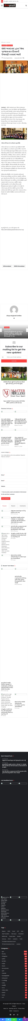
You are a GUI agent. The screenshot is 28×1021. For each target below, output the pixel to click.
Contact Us (16, 1010)
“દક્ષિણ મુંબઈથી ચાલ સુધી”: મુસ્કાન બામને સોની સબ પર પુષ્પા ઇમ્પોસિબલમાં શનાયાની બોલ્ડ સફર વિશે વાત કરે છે (21, 421)
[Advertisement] (14, 24)
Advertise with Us (13, 1008)
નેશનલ (3, 966)
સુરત (3, 951)
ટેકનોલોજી (4, 980)
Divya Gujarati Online (8, 58)
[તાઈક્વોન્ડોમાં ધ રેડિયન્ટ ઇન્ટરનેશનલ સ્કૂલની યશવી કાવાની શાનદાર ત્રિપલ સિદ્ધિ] (23, 921)
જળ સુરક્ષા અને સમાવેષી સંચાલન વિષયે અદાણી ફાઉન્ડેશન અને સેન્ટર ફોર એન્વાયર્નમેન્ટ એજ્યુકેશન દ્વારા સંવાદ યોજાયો (7, 440)
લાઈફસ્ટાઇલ (5, 978)
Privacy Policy (21, 1008)
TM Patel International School (8, 944)
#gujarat (3, 931)
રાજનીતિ (4, 985)
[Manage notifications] (24, 1017)
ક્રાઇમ (3, 995)
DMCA (10, 1010)
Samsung (4, 938)
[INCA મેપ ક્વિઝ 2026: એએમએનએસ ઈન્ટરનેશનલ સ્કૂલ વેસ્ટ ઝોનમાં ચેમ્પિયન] (6, 557)
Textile (21, 938)
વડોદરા (3, 982)
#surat (13, 931)
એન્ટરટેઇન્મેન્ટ (9, 45)
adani (22, 931)
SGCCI (9, 938)
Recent (13, 506)
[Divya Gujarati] (10, 5)
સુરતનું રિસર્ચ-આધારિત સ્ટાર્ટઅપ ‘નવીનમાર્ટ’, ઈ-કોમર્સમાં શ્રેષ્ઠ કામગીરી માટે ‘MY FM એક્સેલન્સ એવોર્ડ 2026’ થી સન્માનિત (18, 520)
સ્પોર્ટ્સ (3, 963)
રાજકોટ (3, 992)
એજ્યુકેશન (7, 327)
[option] (14, 330)
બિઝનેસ (4, 953)
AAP (18, 931)
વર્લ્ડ (3, 997)
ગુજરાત (3, 958)
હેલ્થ (3, 970)
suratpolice (15, 938)
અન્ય (3, 987)
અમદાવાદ (8, 42)
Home (4, 42)
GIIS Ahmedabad (19, 266)
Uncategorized (5, 975)
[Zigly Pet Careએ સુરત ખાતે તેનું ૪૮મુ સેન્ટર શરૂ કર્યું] (6, 513)
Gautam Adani (12, 936)
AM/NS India (4, 936)
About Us (5, 1008)
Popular (4, 506)
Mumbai (19, 936)
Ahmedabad (7, 266)
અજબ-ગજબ (5, 990)
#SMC (9, 931)
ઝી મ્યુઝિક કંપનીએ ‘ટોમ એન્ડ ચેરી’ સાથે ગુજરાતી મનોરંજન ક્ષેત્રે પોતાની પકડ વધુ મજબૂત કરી (18, 535)
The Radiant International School (9, 941)
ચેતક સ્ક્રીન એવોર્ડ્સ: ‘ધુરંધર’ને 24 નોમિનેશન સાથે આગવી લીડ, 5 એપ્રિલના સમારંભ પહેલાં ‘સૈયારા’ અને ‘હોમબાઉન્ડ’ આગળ (7, 422)
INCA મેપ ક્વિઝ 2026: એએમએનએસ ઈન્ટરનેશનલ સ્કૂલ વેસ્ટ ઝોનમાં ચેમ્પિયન (18, 556)
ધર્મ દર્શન (4, 961)
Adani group (13, 933)
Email (3, 480)
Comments (23, 506)
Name (3, 475)
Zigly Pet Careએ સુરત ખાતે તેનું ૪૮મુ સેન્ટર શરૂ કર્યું (18, 511)
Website (3, 486)
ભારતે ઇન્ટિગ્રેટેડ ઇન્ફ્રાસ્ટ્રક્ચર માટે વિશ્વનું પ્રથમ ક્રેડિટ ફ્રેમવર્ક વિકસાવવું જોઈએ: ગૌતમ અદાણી (18, 528)
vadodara (18, 944)
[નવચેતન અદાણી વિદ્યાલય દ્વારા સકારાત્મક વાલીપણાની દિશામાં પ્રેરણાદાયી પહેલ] (5, 921)
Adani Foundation (5, 933)
